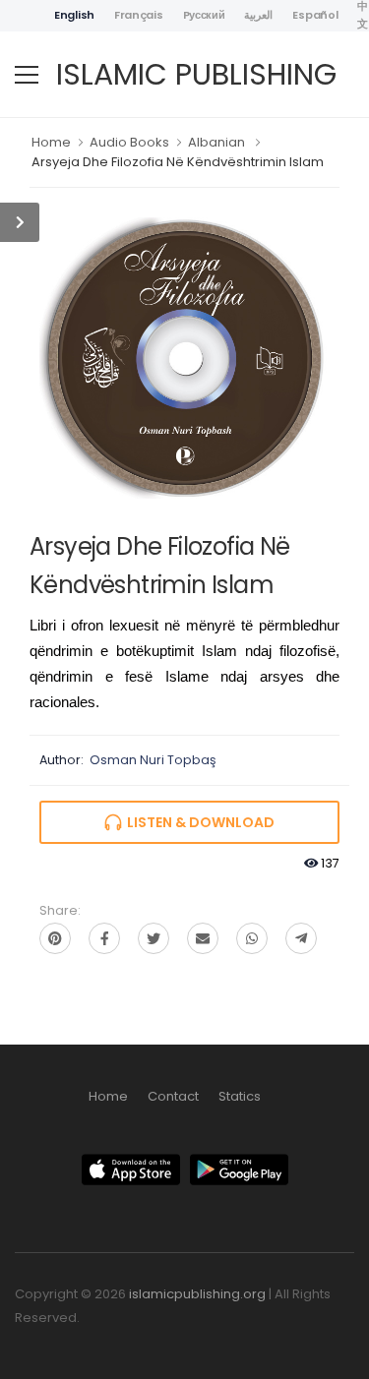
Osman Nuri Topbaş (153, 759)
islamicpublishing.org (197, 1294)
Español (315, 15)
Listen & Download (198, 822)
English (74, 15)
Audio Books (129, 142)
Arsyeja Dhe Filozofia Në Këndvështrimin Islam (177, 161)
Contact (173, 1096)
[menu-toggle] (26, 75)
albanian (216, 142)
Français (138, 15)
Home (51, 142)
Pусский (204, 15)
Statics (239, 1096)
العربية (258, 15)
